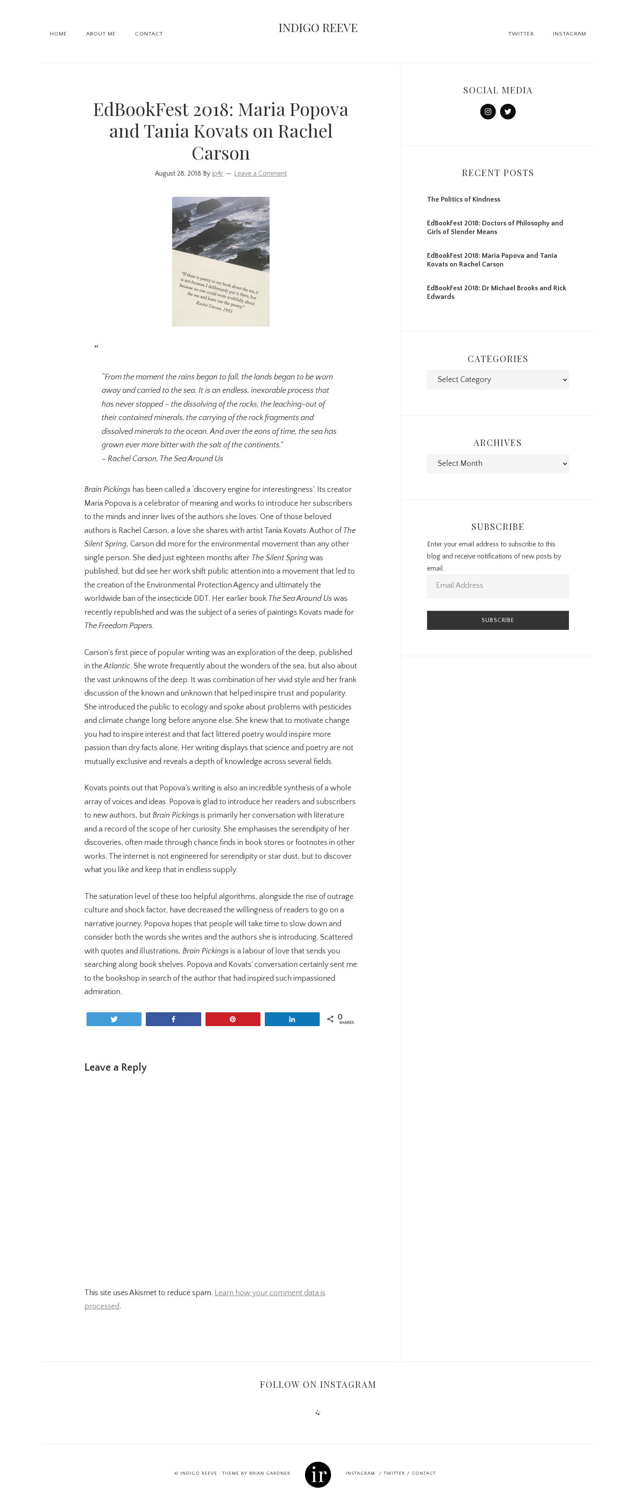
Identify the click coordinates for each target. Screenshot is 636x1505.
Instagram (360, 1473)
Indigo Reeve (318, 27)
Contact (424, 1473)
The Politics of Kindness (463, 199)
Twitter (394, 1473)
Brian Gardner (269, 1473)
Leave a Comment (260, 173)
